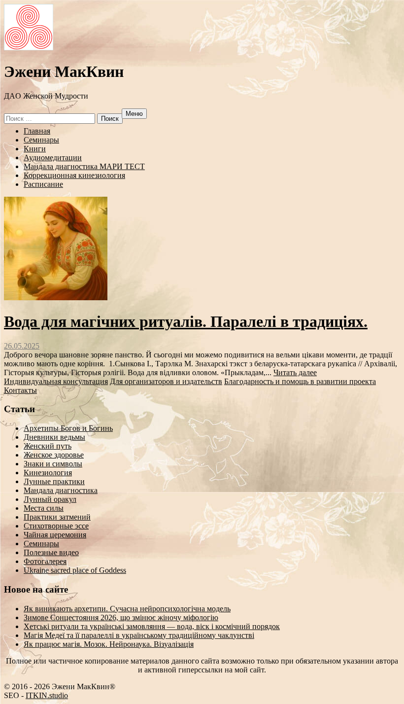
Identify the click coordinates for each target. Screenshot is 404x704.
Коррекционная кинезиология (74, 175)
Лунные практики (54, 481)
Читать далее (295, 372)
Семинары (41, 140)
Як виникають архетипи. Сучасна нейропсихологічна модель (127, 608)
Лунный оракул (50, 499)
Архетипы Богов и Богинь (68, 428)
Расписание (43, 184)
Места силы (44, 508)
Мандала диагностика (61, 490)
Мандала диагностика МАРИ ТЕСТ (84, 166)
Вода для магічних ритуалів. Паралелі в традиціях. (186, 321)
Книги (35, 148)
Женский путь (47, 446)
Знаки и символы (53, 463)
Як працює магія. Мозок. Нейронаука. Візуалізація (109, 644)
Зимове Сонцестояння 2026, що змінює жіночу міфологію (121, 617)
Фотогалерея (45, 561)
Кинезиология (48, 472)
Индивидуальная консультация (56, 381)
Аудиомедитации (53, 157)
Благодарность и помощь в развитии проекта (300, 381)
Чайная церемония (55, 534)
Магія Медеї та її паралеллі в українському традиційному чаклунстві (139, 635)
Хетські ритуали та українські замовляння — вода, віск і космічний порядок (152, 626)
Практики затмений (57, 517)
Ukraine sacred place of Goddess (75, 570)
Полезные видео (51, 552)
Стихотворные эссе (56, 526)
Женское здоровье (54, 455)
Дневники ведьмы (54, 437)
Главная (37, 131)
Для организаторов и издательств (166, 381)
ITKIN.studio (47, 695)
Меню (134, 113)
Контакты (20, 390)
